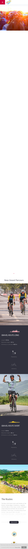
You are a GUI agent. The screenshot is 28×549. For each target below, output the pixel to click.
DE (26, 14)
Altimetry (14, 369)
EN (25, 14)
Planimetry (14, 357)
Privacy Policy (17, 547)
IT (23, 14)
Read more (14, 522)
